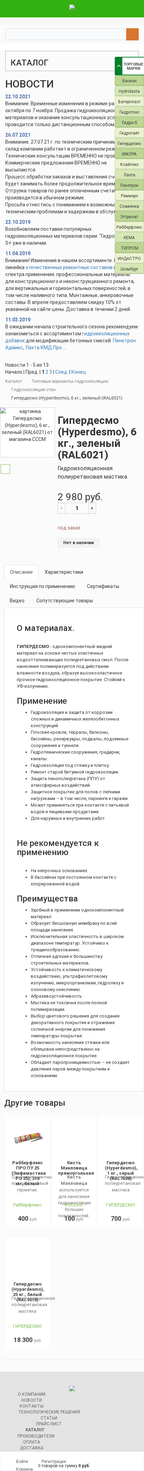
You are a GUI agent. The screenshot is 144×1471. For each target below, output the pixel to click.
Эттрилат (129, 216)
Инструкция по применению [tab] (42, 586)
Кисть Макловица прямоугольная (76, 1168)
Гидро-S (129, 122)
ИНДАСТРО (129, 258)
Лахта (129, 175)
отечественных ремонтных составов (69, 267)
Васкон (129, 80)
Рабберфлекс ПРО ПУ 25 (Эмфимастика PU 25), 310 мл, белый (29, 1173)
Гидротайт (129, 133)
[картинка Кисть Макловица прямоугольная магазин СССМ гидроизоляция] (74, 1138)
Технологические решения (49, 1412)
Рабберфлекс (129, 227)
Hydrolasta (129, 91)
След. (61, 372)
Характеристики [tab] (64, 572)
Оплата (31, 1442)
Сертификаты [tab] (103, 586)
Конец (78, 372)
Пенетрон (129, 185)
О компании (31, 1394)
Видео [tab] (17, 600)
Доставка (31, 1448)
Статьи (49, 1418)
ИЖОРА (129, 154)
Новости (31, 1400)
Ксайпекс (129, 164)
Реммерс (129, 195)
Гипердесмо (129, 143)
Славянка (129, 206)
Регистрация (54, 1461)
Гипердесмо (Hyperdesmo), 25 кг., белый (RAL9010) (28, 1291)
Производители (36, 1436)
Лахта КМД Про (43, 347)
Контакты (32, 1406)
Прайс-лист (49, 1424)
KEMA (129, 237)
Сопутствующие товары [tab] (64, 600)
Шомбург (129, 269)
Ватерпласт (129, 101)
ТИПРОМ (129, 248)
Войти (22, 1461)
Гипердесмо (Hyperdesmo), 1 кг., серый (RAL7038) (121, 1170)
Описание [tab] (21, 572)
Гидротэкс (129, 112)
